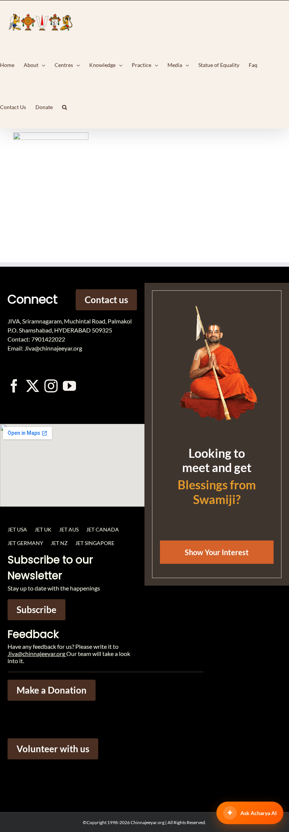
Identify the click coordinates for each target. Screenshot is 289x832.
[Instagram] (51, 385)
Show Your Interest (217, 552)
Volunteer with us (53, 748)
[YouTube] (69, 385)
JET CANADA (102, 529)
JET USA (17, 529)
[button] (64, 107)
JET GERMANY (25, 543)
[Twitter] (32, 385)
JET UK (43, 529)
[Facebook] (14, 385)
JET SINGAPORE (94, 543)
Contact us (106, 299)
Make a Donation (52, 690)
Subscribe (36, 609)
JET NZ (59, 543)
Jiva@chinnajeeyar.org (36, 653)
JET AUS (69, 529)
